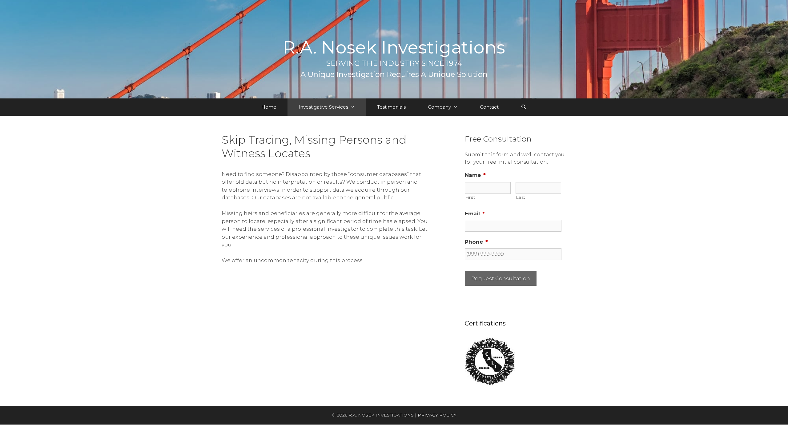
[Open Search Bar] (524, 107)
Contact (489, 107)
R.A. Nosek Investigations (394, 47)
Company (439, 107)
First (470, 197)
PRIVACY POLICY (437, 415)
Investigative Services (323, 107)
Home (268, 107)
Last (521, 197)
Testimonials (391, 107)
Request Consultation (500, 278)
